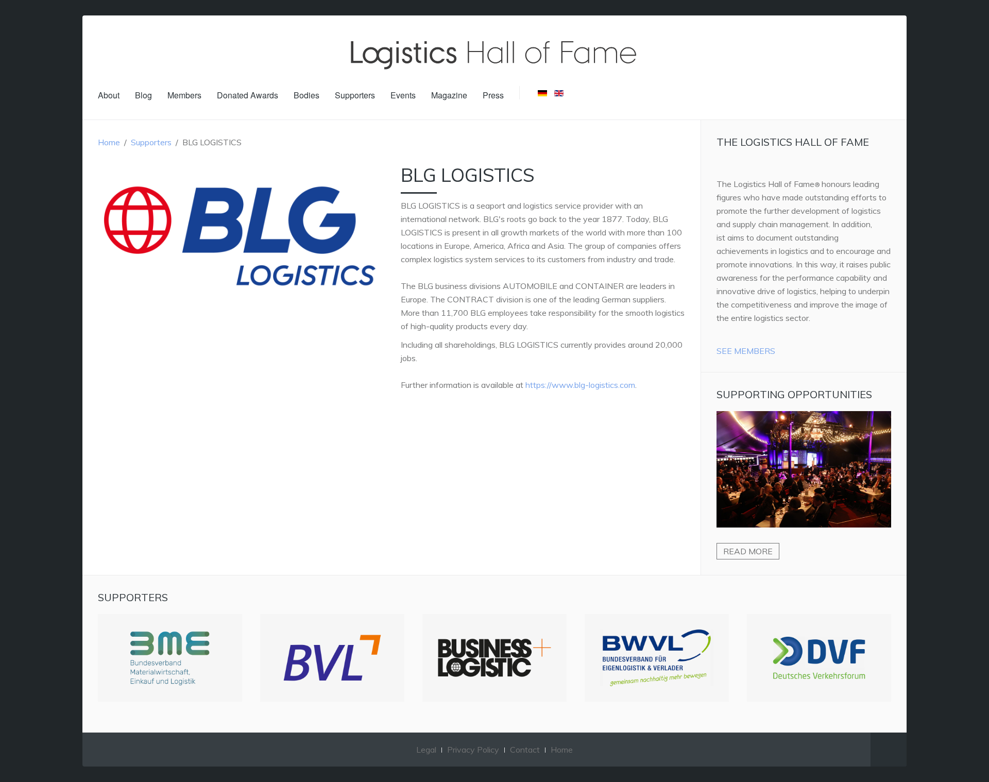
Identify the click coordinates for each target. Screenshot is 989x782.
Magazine (449, 95)
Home (109, 142)
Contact (525, 749)
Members (184, 95)
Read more (748, 551)
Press (493, 95)
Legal (426, 749)
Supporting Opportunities (794, 394)
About (109, 95)
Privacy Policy (473, 749)
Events (403, 95)
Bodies (306, 95)
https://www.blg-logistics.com (580, 385)
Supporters (355, 95)
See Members (746, 351)
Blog (143, 95)
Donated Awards (247, 95)
